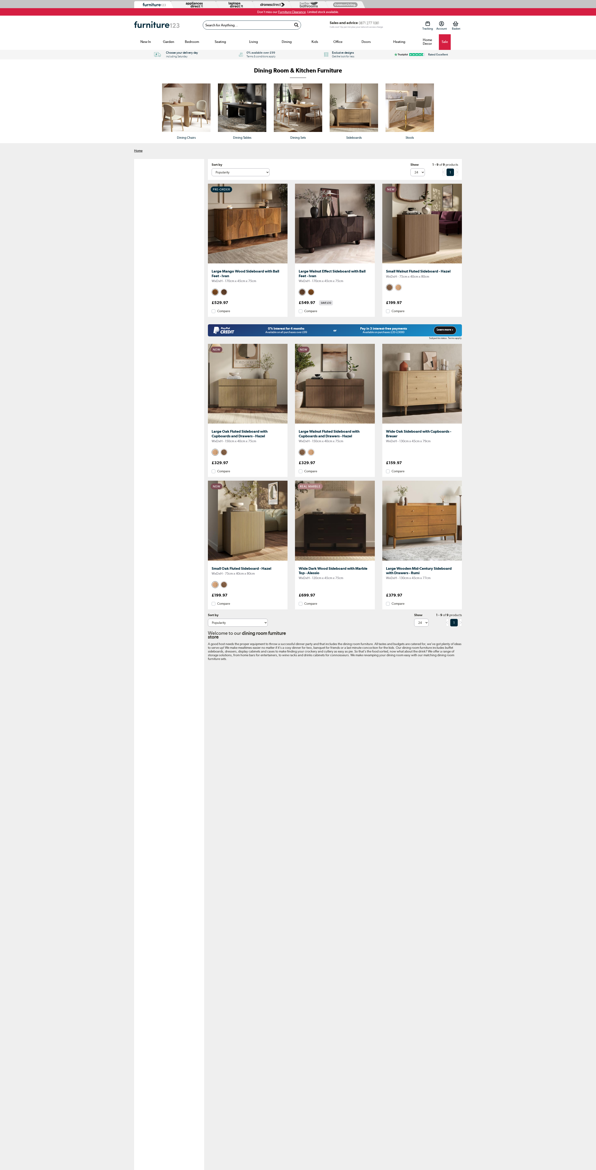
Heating (399, 42)
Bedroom (192, 42)
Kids (315, 42)
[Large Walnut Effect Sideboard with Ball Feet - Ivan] (335, 263)
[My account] (441, 23)
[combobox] (252, 25)
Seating (220, 42)
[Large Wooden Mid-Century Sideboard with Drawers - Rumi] (422, 561)
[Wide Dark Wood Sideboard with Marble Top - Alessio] (335, 561)
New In (145, 42)
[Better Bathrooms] (308, 5)
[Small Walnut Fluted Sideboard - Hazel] (422, 263)
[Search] (296, 25)
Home (138, 150)
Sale (445, 42)
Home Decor (427, 42)
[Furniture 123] (153, 4)
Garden (168, 42)
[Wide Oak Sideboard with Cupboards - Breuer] (422, 423)
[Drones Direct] (271, 5)
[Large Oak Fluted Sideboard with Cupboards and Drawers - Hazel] (248, 423)
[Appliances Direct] (193, 4)
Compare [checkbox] (223, 311)
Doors (366, 42)
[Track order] (427, 23)
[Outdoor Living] (344, 4)
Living (253, 42)
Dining (287, 42)
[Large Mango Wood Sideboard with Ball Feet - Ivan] (248, 263)
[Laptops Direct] (235, 5)
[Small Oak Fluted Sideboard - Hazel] (248, 561)
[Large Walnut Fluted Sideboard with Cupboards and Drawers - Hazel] (335, 423)
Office (337, 42)
